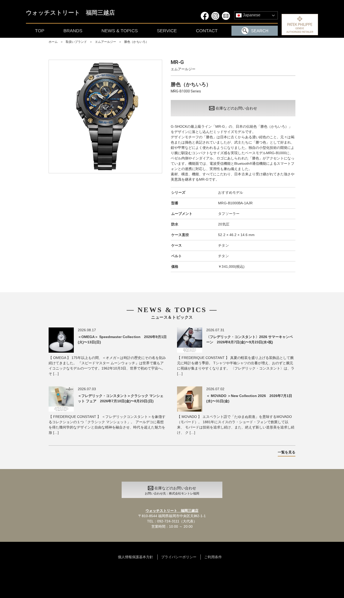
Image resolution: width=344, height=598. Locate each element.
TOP (39, 30)
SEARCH (259, 31)
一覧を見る (286, 452)
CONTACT (207, 30)
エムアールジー (105, 42)
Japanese (251, 15)
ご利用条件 (213, 557)
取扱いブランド (76, 42)
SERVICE (167, 30)
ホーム (53, 42)
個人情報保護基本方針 (135, 557)
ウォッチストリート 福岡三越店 (70, 13)
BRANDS (72, 30)
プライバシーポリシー (178, 557)
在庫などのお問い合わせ (236, 108)
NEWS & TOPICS (119, 30)
